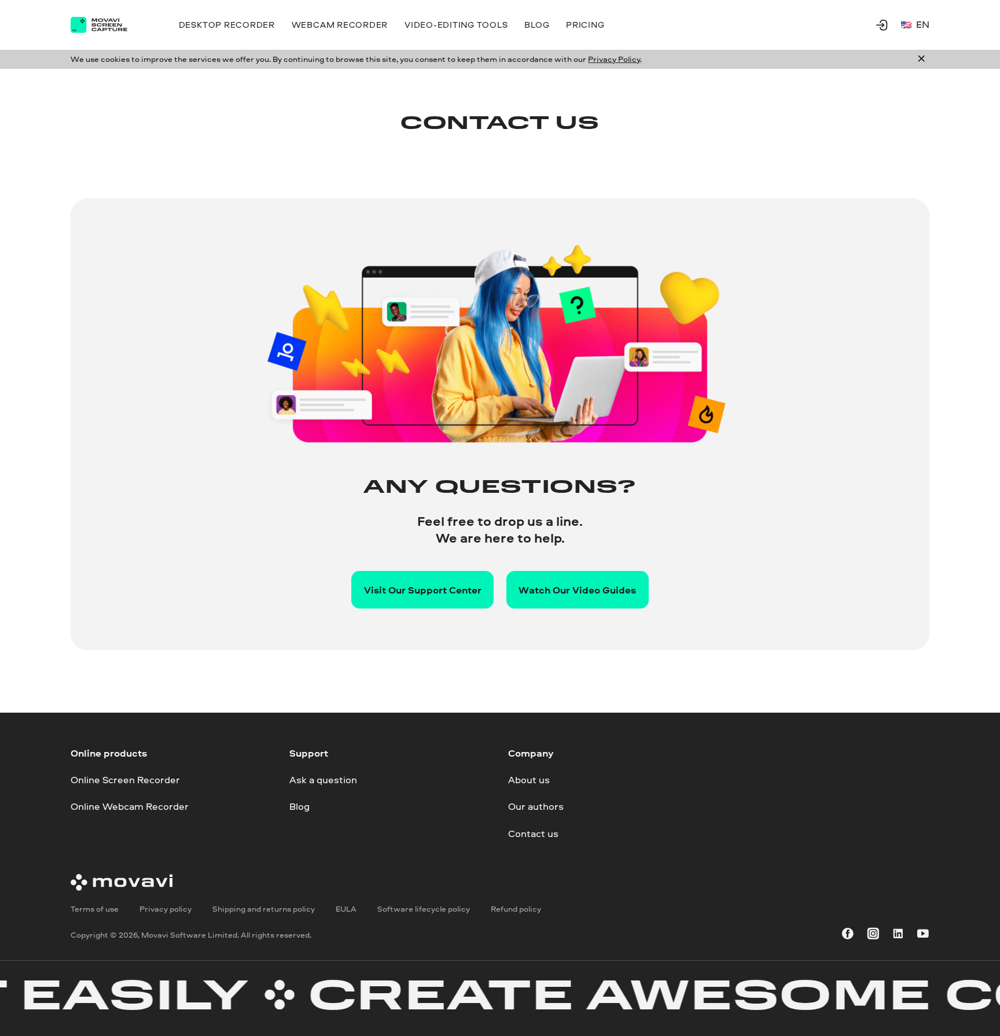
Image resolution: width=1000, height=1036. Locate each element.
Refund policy (516, 909)
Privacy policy (165, 909)
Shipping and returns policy (263, 909)
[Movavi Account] (882, 25)
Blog (299, 806)
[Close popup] (921, 59)
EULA (346, 909)
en (922, 24)
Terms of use (95, 909)
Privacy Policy (614, 59)
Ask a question (323, 779)
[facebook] (847, 935)
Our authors (536, 806)
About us (529, 779)
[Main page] (108, 25)
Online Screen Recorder (125, 779)
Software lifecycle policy (423, 909)
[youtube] (923, 935)
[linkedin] (898, 935)
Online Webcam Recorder (130, 806)
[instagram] (873, 935)
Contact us (533, 833)
